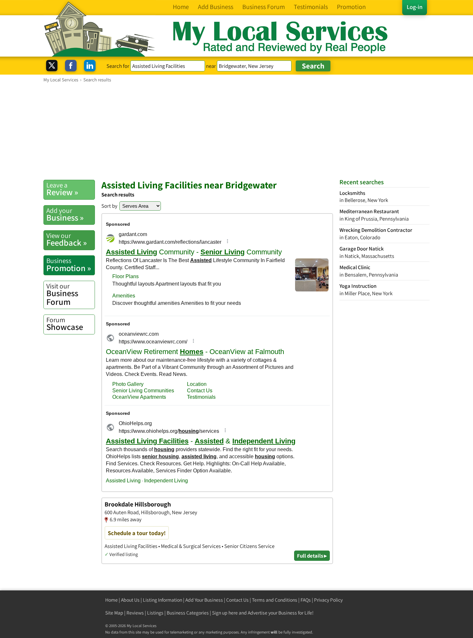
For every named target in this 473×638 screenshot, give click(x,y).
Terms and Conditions (274, 600)
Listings (155, 613)
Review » (62, 189)
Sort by (109, 205)
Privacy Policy (328, 600)
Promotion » (68, 264)
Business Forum (62, 294)
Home (111, 600)
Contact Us (237, 600)
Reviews (135, 613)
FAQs (306, 600)
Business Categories (188, 613)
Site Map (114, 613)
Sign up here (225, 613)
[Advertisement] (236, 131)
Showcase (64, 324)
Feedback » (66, 239)
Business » (65, 214)
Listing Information (162, 600)
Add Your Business (204, 600)
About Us (130, 600)
